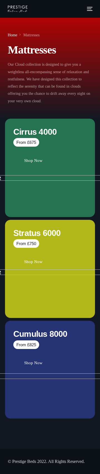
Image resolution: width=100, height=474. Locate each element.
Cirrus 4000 (35, 131)
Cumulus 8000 (40, 333)
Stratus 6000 (37, 233)
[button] (26, 142)
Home (12, 35)
